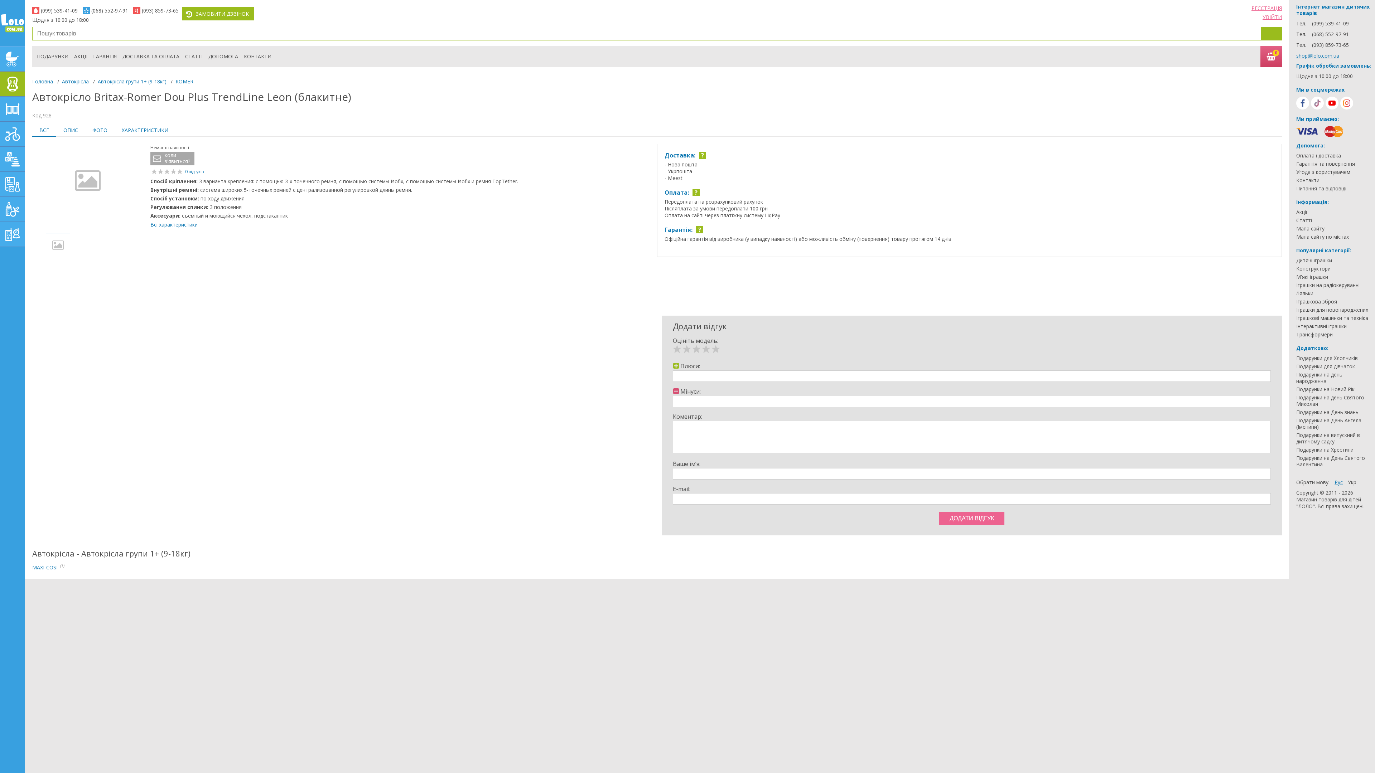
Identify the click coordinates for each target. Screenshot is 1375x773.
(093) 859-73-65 (160, 10)
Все (44, 130)
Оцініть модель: (695, 341)
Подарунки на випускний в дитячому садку (1328, 438)
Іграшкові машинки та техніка (1332, 318)
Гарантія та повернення (1325, 164)
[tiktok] (1317, 103)
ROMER (184, 81)
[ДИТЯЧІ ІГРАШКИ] (12, 159)
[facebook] (1302, 103)
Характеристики (145, 130)
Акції (80, 56)
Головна (42, 81)
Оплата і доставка (1318, 155)
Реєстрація (1266, 8)
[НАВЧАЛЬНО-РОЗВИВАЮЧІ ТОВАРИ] (12, 184)
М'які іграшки (1312, 277)
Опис (70, 130)
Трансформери (1314, 334)
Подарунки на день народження (1319, 377)
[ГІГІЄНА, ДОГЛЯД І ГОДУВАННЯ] (12, 209)
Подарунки (52, 56)
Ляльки (1304, 293)
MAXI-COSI (45, 567)
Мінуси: (690, 391)
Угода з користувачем (1323, 172)
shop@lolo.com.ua (1317, 55)
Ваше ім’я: (686, 464)
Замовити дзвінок (222, 13)
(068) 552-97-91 (109, 10)
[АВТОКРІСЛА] (12, 84)
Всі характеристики (174, 224)
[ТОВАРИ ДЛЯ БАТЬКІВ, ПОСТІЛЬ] (12, 234)
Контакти (257, 56)
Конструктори (1313, 269)
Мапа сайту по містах (1322, 237)
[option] (87, 186)
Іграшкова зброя (1316, 301)
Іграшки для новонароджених (1332, 310)
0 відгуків (194, 172)
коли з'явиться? (177, 158)
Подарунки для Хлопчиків (1327, 358)
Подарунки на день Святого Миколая (1330, 400)
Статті (194, 56)
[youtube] (1332, 103)
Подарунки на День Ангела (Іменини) (1328, 423)
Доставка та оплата (150, 56)
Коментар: (687, 416)
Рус (1339, 482)
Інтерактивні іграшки (1321, 326)
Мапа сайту (1310, 228)
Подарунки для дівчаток (1325, 366)
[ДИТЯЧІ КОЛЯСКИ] (12, 59)
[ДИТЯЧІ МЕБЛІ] (12, 109)
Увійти (1272, 17)
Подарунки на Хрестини (1325, 450)
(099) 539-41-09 (59, 10)
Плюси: (690, 366)
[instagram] (1346, 103)
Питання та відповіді (1321, 188)
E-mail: (681, 489)
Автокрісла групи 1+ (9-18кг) (132, 81)
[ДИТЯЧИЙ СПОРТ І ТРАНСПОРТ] (12, 134)
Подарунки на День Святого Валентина (1330, 461)
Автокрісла (75, 81)
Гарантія (105, 56)
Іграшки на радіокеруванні (1328, 285)
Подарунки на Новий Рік (1325, 389)
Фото (99, 130)
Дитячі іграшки (1314, 260)
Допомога (223, 56)
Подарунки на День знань (1327, 412)
